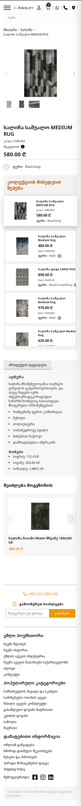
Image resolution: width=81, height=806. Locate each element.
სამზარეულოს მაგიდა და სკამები (31, 691)
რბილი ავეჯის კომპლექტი (25, 703)
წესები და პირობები (20, 757)
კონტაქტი (12, 674)
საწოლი (10, 722)
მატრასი (10, 728)
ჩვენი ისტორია (16, 650)
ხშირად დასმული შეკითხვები (28, 751)
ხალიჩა (26, 29)
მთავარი (10, 29)
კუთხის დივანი (16, 716)
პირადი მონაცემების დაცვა (26, 763)
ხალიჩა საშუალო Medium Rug (51, 238)
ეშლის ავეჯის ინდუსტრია (24, 656)
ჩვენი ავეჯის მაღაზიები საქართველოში (36, 662)
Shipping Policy (14, 769)
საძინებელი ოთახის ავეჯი (25, 697)
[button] (73, 73)
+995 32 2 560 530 (42, 593)
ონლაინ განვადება (19, 745)
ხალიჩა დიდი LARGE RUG (56, 269)
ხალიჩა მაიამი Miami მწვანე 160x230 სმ (40, 540)
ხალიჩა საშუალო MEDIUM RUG (50, 203)
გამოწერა (62, 613)
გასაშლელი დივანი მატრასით (28, 709)
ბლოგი (9, 668)
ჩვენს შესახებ (15, 644)
